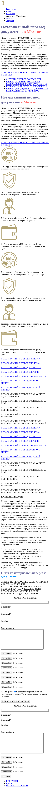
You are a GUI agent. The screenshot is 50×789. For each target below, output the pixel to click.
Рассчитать (11, 9)
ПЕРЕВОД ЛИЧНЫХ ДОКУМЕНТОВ (23, 81)
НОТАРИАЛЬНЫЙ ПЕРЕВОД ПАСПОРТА (20, 359)
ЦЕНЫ (9, 783)
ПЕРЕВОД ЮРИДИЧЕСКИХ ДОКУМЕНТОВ (26, 84)
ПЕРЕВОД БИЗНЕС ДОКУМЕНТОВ (22, 91)
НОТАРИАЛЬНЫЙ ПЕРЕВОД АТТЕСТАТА (21, 367)
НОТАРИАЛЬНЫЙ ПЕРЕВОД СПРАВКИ (20, 372)
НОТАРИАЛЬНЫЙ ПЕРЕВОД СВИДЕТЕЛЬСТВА (24, 376)
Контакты (10, 14)
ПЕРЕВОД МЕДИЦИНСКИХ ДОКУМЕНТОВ (27, 88)
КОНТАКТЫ (12, 781)
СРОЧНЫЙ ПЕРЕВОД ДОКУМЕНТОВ (24, 79)
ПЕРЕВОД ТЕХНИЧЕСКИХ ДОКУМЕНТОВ (26, 86)
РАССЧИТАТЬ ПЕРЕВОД (17, 786)
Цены (8, 11)
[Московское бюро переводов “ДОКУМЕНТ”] (11, 4)
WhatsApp (10, 18)
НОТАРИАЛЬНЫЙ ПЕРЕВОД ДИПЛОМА (20, 363)
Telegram (10, 21)
